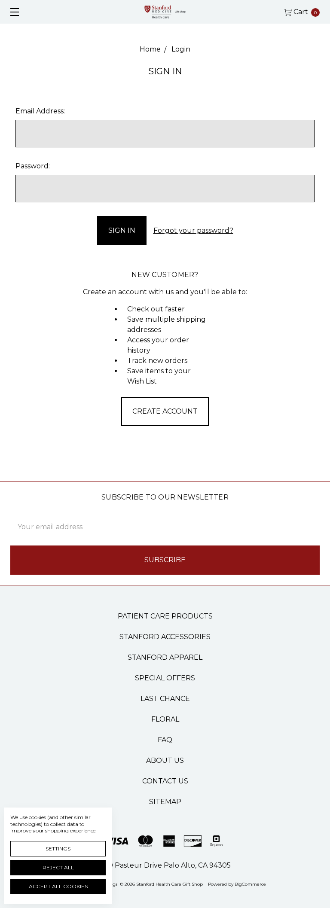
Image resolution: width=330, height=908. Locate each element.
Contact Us (165, 781)
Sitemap (165, 802)
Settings (58, 848)
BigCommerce (250, 884)
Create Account (165, 411)
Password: (32, 166)
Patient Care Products (165, 616)
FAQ (165, 740)
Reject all (58, 867)
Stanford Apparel (165, 657)
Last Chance (165, 699)
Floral (165, 719)
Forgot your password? (193, 230)
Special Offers (165, 678)
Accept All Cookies (58, 886)
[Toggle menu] (12, 12)
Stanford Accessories (165, 637)
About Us (165, 760)
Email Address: (40, 111)
